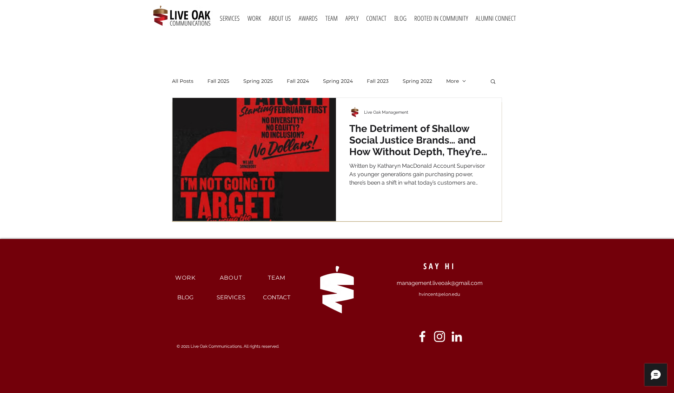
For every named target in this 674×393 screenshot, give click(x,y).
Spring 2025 (258, 81)
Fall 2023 (378, 81)
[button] (493, 82)
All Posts (182, 81)
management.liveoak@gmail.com (440, 283)
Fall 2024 (298, 81)
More (452, 81)
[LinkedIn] (456, 336)
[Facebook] (422, 336)
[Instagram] (439, 336)
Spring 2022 (417, 81)
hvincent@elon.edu (439, 294)
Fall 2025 (218, 81)
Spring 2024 (338, 81)
